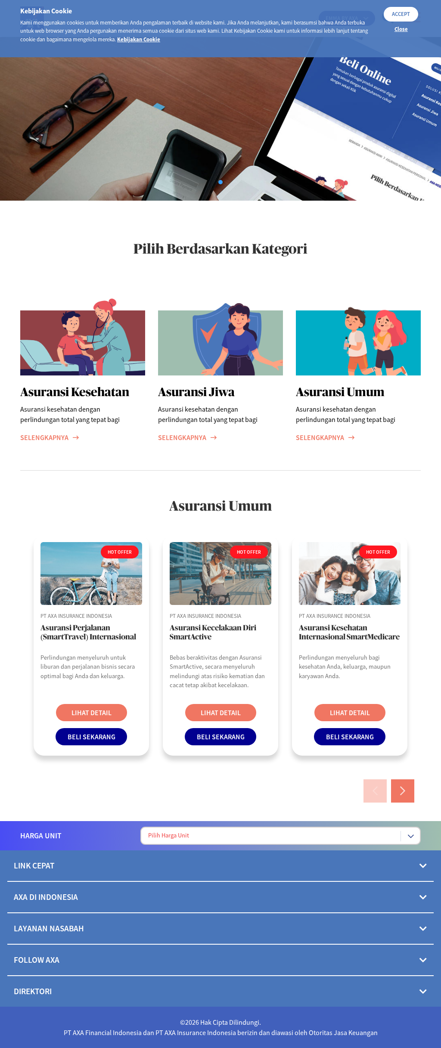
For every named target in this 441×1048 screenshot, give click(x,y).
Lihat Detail (91, 712)
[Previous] (375, 791)
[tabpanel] (220, 119)
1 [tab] (222, 184)
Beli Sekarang (91, 736)
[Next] (402, 791)
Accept (401, 13)
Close (401, 28)
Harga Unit (41, 835)
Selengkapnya (44, 437)
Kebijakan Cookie (138, 39)
